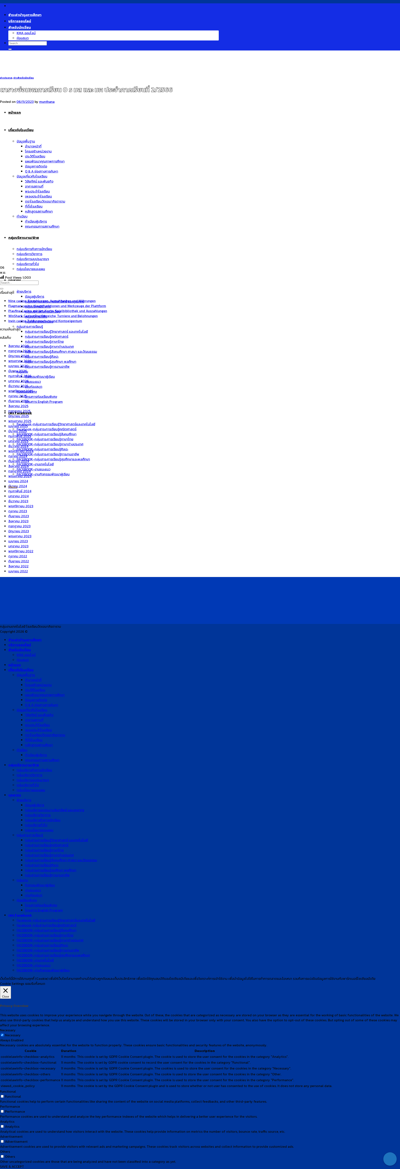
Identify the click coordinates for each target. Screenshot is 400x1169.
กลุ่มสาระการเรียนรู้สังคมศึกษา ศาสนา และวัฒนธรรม (61, 351)
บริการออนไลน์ (19, 21)
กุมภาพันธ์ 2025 (19, 435)
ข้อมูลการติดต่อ (36, 699)
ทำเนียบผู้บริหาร (36, 754)
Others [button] (5, 1151)
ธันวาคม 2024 (18, 445)
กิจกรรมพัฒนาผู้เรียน (40, 376)
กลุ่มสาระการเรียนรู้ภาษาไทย (44, 341)
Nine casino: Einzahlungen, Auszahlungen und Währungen (52, 300)
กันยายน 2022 (18, 561)
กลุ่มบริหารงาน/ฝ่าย (23, 764)
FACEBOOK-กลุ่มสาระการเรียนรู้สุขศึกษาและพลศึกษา (53, 459)
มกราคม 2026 (18, 380)
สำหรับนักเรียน (19, 27)
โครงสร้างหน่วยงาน (38, 684)
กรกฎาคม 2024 (19, 471)
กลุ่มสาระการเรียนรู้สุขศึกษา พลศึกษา (50, 361)
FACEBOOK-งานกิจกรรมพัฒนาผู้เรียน (43, 474)
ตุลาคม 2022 (17, 556)
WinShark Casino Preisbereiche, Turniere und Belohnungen (53, 315)
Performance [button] (10, 1106)
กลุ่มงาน (22, 880)
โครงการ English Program (44, 401)
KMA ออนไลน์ (26, 32)
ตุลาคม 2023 (17, 511)
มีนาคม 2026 (17, 370)
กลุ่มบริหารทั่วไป (28, 784)
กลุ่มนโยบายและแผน (31, 268)
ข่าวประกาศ (6, 77)
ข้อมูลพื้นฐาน (26, 674)
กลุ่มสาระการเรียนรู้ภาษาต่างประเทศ (49, 346)
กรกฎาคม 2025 (19, 410)
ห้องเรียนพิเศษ (27, 900)
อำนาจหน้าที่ (33, 679)
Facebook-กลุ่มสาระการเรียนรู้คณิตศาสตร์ (46, 429)
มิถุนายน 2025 (18, 415)
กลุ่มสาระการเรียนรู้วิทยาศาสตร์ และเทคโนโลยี (56, 331)
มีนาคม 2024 (17, 486)
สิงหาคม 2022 (18, 566)
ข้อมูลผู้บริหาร (34, 296)
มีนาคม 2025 (17, 430)
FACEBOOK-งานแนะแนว (33, 469)
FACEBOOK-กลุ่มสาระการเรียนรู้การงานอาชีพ (48, 454)
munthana (47, 101)
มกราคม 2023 (18, 546)
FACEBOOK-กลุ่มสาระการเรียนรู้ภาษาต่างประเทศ (50, 444)
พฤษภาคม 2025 (19, 420)
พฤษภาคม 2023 (19, 536)
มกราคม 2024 (18, 496)
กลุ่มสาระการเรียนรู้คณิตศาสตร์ (46, 336)
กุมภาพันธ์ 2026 (19, 375)
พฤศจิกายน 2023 (20, 506)
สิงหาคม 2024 (18, 466)
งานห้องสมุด (33, 386)
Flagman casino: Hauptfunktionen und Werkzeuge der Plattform (57, 305)
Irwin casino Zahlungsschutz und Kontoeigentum (45, 320)
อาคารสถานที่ (34, 719)
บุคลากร (14, 794)
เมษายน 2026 (18, 365)
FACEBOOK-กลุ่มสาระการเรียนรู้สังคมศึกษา (46, 434)
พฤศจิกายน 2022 (20, 551)
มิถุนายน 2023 (18, 531)
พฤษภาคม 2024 (19, 476)
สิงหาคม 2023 (18, 521)
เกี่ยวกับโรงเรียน (21, 669)
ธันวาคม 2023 (18, 501)
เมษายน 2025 (18, 425)
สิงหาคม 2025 (18, 405)
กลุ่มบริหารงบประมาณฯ (33, 779)
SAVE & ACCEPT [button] (12, 1166)
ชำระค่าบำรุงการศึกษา (24, 14)
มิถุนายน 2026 (18, 355)
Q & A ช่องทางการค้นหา (41, 704)
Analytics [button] (7, 1121)
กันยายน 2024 (18, 461)
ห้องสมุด (23, 37)
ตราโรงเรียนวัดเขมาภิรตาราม (45, 734)
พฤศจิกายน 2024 (20, 450)
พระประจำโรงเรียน (37, 724)
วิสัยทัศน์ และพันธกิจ (39, 714)
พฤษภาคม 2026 (20, 360)
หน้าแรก (14, 664)
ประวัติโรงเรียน (35, 689)
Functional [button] (8, 1091)
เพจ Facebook (20, 915)
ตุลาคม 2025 (17, 395)
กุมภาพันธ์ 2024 (19, 491)
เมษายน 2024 (18, 481)
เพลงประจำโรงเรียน (38, 729)
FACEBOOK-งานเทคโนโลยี (35, 464)
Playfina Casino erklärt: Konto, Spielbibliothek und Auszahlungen (57, 310)
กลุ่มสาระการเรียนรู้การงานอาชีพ (47, 366)
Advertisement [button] (11, 1136)
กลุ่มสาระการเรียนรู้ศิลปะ (42, 356)
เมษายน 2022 (18, 571)
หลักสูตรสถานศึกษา (39, 744)
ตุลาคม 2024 (17, 456)
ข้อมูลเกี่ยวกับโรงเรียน (32, 709)
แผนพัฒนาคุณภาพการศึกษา (45, 694)
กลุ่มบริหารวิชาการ (29, 774)
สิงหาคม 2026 (18, 345)
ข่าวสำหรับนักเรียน (23, 77)
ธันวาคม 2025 (18, 385)
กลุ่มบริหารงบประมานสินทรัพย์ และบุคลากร (54, 810)
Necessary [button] (8, 1030)
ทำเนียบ (22, 749)
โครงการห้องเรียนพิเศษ (41, 396)
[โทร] (390, 1146)
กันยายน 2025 (18, 400)
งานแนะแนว (33, 381)
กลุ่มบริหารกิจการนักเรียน (34, 769)
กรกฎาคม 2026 (19, 350)
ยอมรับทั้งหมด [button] (35, 983)
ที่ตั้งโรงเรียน (33, 739)
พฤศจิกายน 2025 (20, 390)
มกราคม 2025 (18, 440)
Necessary (13, 1035)
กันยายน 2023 (18, 516)
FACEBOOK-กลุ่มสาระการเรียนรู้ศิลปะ (42, 449)
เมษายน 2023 (18, 541)
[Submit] (10, 49)
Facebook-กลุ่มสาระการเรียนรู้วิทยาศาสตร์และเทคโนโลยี (56, 424)
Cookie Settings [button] (12, 983)
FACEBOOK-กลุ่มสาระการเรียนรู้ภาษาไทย (45, 439)
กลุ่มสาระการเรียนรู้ (30, 326)
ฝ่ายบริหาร (24, 291)
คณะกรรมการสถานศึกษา (42, 759)
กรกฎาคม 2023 (19, 526)
